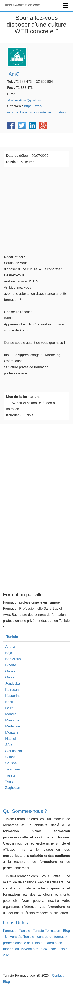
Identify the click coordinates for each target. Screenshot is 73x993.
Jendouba (12, 683)
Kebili (9, 702)
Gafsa (9, 677)
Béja (8, 653)
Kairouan (12, 690)
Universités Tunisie (19, 937)
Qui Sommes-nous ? (25, 811)
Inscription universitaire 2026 (25, 949)
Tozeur (10, 775)
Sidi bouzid (13, 751)
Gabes (10, 671)
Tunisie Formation (46, 931)
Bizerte (10, 665)
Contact (58, 975)
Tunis (9, 781)
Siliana (10, 757)
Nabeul (10, 739)
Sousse (11, 763)
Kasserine (12, 696)
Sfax (8, 745)
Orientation (53, 943)
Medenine (12, 726)
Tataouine (12, 769)
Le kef (10, 708)
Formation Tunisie (16, 931)
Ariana (10, 647)
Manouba (12, 720)
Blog (66, 931)
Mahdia (10, 714)
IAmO (13, 74)
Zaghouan (12, 788)
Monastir (11, 732)
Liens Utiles (15, 922)
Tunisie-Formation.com (21, 5)
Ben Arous (13, 659)
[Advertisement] (36, 210)
